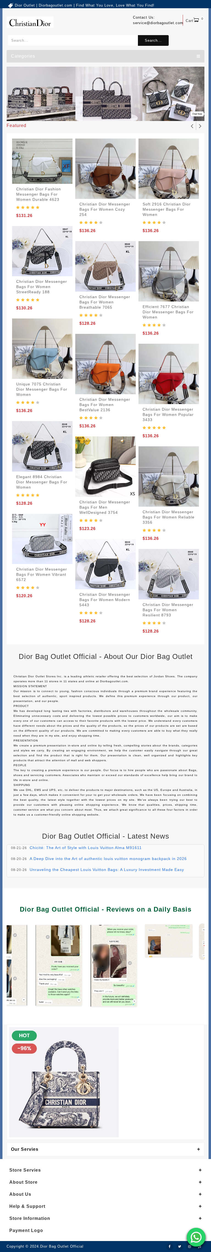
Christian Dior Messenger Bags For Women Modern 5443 (104, 599)
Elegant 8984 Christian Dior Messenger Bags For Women (41, 482)
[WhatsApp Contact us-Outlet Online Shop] (196, 1237)
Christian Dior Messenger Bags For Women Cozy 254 (104, 209)
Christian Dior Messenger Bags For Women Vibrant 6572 (41, 574)
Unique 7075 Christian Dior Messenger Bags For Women (41, 389)
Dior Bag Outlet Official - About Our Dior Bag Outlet (106, 656)
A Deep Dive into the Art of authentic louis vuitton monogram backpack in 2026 (108, 858)
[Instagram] (189, 1246)
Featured (16, 125)
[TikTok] (199, 1246)
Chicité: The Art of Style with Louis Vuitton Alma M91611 (86, 847)
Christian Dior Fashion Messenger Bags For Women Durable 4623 (38, 194)
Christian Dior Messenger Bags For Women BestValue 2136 (104, 404)
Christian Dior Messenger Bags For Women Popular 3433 (168, 414)
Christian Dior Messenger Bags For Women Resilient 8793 (168, 609)
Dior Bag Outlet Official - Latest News (105, 836)
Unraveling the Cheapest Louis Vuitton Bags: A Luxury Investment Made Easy (107, 869)
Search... (153, 40)
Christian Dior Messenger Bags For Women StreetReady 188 (41, 286)
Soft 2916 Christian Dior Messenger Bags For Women (167, 209)
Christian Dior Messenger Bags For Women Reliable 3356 (169, 517)
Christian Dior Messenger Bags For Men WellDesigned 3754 (104, 507)
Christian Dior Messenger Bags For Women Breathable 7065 (104, 302)
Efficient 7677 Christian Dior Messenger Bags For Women (168, 311)
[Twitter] (179, 1246)
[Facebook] (169, 1246)
